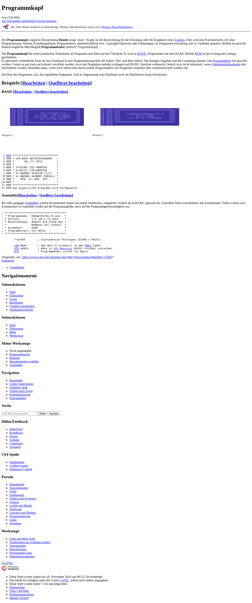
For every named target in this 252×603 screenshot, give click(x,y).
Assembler (32, 203)
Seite (12, 292)
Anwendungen (18, 488)
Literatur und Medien (22, 512)
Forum (13, 436)
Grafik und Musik (20, 505)
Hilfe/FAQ (16, 429)
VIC (56, 248)
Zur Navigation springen (17, 21)
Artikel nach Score (21, 391)
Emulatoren (16, 495)
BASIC (142, 53)
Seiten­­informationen (21, 556)
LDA (16, 245)
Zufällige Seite (18, 387)
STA (16, 248)
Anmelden (15, 365)
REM (198, 53)
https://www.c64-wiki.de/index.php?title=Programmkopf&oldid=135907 (68, 257)
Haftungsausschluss (21, 594)
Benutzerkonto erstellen (24, 361)
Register (66, 248)
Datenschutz (17, 587)
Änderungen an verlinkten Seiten (29, 542)
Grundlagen (16, 267)
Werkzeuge (16, 335)
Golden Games (18, 465)
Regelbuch (16, 432)
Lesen (13, 299)
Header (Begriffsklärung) (117, 27)
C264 (12, 491)
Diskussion (16, 295)
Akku (88, 245)
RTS (16, 251)
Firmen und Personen (22, 498)
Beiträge (14, 358)
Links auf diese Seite (22, 538)
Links (13, 519)
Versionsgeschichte (21, 309)
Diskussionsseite (19, 354)
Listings (180, 40)
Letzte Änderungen (21, 384)
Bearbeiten (34, 82)
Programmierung (19, 516)
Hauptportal (16, 484)
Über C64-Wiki (19, 591)
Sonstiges (15, 523)
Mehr (12, 332)
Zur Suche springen (44, 21)
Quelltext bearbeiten (69, 82)
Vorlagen (15, 447)
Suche (6, 406)
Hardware (15, 509)
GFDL (64, 580)
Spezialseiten (17, 545)
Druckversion (17, 549)
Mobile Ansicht (19, 598)
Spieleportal (16, 462)
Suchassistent (17, 398)
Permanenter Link (20, 553)
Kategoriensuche (19, 394)
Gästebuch (16, 443)
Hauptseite (16, 380)
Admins (14, 440)
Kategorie (8, 260)
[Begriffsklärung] (6, 28)
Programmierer (222, 60)
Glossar (14, 502)
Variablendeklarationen (226, 64)
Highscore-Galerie (20, 469)
